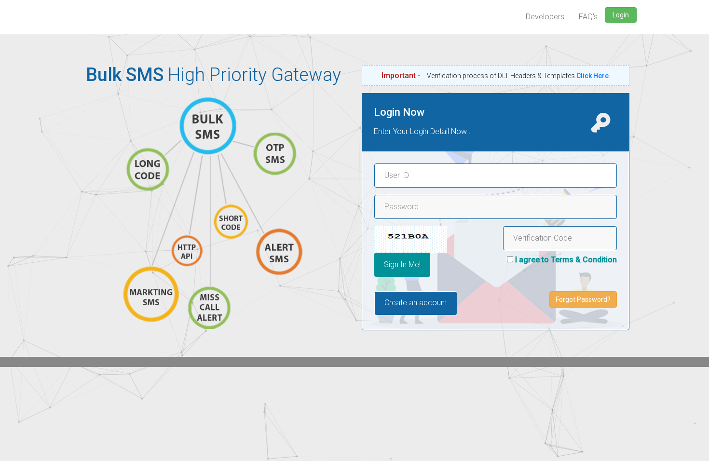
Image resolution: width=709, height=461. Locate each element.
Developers (545, 16)
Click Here (592, 76)
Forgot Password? (583, 299)
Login (621, 15)
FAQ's (588, 16)
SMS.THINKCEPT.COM (79, 12)
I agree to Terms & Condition (566, 259)
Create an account (415, 302)
